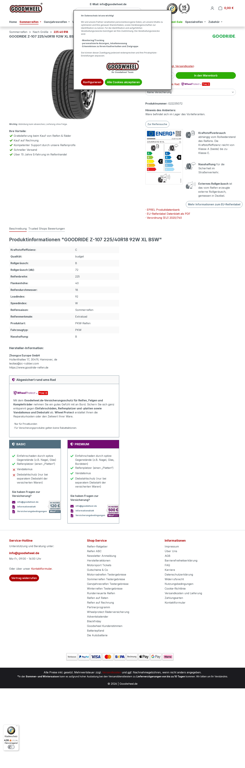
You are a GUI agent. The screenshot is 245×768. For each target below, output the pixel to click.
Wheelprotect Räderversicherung (108, 612)
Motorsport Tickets (99, 565)
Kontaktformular (41, 568)
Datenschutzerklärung (179, 574)
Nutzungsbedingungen (179, 584)
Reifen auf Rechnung (100, 602)
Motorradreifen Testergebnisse (106, 574)
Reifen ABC (94, 551)
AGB (167, 555)
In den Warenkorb (206, 75)
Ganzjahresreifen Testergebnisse (107, 584)
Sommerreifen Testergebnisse (106, 579)
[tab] (18, 229)
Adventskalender (97, 616)
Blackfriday (94, 621)
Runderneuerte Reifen (101, 593)
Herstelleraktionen (98, 560)
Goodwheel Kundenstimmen (104, 626)
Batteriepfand (95, 630)
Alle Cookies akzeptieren (123, 82)
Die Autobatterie (97, 635)
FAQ (167, 565)
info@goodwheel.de (24, 553)
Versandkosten (111, 672)
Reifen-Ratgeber (97, 546)
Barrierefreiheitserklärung (181, 560)
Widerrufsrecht (174, 579)
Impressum (172, 546)
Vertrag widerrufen (24, 578)
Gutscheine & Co (97, 569)
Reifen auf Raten (97, 598)
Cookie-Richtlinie (175, 588)
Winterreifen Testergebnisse (104, 588)
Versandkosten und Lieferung (183, 593)
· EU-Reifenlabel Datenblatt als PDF (167, 213)
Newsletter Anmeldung (101, 555)
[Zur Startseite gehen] (25, 8)
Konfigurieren (92, 82)
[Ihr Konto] (212, 8)
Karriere (170, 569)
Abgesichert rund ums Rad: (163, 84)
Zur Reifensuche (157, 124)
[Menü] (17, 727)
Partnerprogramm (98, 607)
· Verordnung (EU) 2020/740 (163, 217)
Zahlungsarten (174, 598)
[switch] (11, 747)
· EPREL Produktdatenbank (162, 209)
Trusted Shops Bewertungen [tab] (46, 228)
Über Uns (171, 551)
